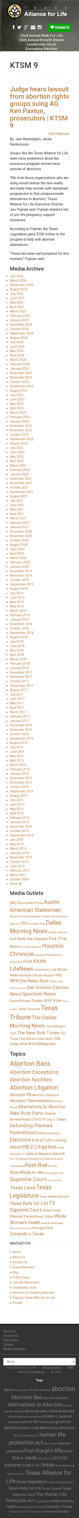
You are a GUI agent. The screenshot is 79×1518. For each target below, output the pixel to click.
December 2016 (21, 725)
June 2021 (17, 505)
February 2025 (20, 315)
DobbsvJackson (48, 1133)
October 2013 (19, 861)
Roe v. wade (24, 1458)
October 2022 (19, 434)
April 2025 (17, 307)
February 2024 (20, 364)
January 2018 (19, 668)
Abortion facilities (31, 1080)
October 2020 (19, 540)
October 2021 (19, 487)
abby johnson (21, 1390)
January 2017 (19, 721)
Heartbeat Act (29, 1435)
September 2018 (21, 632)
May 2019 (16, 602)
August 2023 (19, 390)
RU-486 (38, 1172)
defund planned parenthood (25, 1416)
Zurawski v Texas (58, 1506)
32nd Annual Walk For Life (41, 35)
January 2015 (19, 822)
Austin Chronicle (20, 916)
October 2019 (19, 580)
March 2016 (18, 765)
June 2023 (17, 399)
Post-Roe (35, 1165)
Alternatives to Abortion (41, 1106)
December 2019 (21, 571)
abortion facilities (55, 1398)
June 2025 (17, 298)
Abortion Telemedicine (30, 1100)
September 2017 (21, 685)
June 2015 (17, 804)
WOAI (23, 1044)
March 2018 (18, 659)
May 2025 (16, 302)
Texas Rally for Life (29, 1203)
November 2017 (21, 677)
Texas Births (54, 1180)
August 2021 (19, 496)
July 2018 (16, 641)
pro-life (54, 1450)
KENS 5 (58, 955)
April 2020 (17, 553)
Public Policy (21, 1277)
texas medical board (60, 1482)
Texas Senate (51, 1488)
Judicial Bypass (38, 1154)
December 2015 (21, 778)
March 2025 (18, 311)
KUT (20, 962)
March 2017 (18, 712)
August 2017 (19, 690)
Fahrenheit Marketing (56, 1511)
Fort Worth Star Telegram (29, 939)
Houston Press (43, 955)
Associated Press (30, 903)
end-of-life (30, 1422)
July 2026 (16, 276)
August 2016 (19, 743)
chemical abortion (61, 1411)
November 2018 (21, 624)
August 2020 (19, 544)
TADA (37, 1465)
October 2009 (19, 879)
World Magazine (42, 1044)
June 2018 (17, 646)
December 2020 (21, 531)
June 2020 (17, 549)
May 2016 (16, 756)
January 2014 (19, 853)
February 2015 (20, 817)
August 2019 (19, 588)
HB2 (72, 1428)
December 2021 (21, 478)
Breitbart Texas (40, 916)
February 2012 (20, 870)
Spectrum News (39, 994)
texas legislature (31, 1481)
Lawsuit (58, 1153)
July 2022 (16, 448)
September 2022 (21, 439)
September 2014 (21, 835)
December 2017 (21, 672)
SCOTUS (59, 1458)
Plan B (14, 1158)
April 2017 (17, 707)
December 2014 (21, 826)
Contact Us (20, 1262)
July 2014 (16, 839)
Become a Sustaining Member (33, 1292)
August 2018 (19, 637)
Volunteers (10, 1340)
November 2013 (21, 857)
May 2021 (16, 509)
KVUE (28, 961)
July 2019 (16, 593)
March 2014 (18, 848)
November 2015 (21, 782)
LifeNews (21, 968)
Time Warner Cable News (36, 1038)
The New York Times (38, 1032)
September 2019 (21, 584)
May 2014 (16, 844)
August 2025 (19, 289)
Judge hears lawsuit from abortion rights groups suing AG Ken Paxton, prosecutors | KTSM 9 (39, 107)
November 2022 (21, 430)
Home (17, 1252)
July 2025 (16, 293)
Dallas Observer (58, 932)
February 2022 (20, 470)
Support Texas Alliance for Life (34, 1297)
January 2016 (19, 773)
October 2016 (19, 734)
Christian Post (36, 923)
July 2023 (16, 395)
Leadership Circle (41, 44)
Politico (54, 981)
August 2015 (19, 795)
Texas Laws (23, 1187)
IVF (23, 1154)
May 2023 (16, 404)
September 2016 (21, 738)
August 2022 (19, 443)
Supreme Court (28, 1179)
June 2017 (17, 699)
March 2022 (18, 465)
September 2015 (21, 791)
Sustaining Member (41, 49)
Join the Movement (26, 1282)
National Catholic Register (37, 975)
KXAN (39, 961)
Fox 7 (54, 938)
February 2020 (20, 562)
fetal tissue (46, 1422)
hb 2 (17, 1435)
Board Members (24, 1267)
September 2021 (21, 492)
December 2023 (21, 373)
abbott (9, 1390)
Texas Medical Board (54, 1196)
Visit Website (58, 134)
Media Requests (14, 1349)
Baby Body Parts (26, 1113)
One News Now (33, 980)
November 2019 (21, 575)
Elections (20, 1140)
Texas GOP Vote (46, 1000)
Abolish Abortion (40, 1390)
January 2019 (19, 619)
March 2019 (18, 610)
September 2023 (21, 386)
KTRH (13, 962)
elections (14, 1422)
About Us (19, 1257)
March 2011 (18, 875)
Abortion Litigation (34, 1087)
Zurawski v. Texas (27, 1233)
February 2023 (20, 417)
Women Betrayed (52, 1223)
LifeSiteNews (42, 969)
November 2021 (21, 483)
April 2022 (17, 461)
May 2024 (16, 351)
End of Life (42, 1140)
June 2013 (17, 866)
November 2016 (21, 729)
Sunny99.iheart (20, 1001)
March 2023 (18, 412)
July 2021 (16, 500)
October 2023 (19, 382)
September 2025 (21, 285)
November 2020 (21, 536)
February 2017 (20, 716)
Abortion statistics (45, 1095)
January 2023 (19, 421)
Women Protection (21, 1228)
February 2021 (20, 522)
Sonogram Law (54, 1173)
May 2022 (16, 456)
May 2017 (16, 703)
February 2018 (20, 663)
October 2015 (19, 787)
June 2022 (17, 452)
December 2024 (21, 324)
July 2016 (16, 747)
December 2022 (21, 426)
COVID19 (38, 1119)
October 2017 (19, 681)
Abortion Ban (27, 1397)
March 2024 (18, 360)
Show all (16, 883)
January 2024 (19, 368)
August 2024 (19, 337)
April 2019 (17, 606)
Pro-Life (52, 1166)
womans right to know (29, 1507)
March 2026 (18, 280)
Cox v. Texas (56, 1119)
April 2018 (17, 655)
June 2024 (17, 346)
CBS (23, 923)
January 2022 (19, 474)
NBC (58, 975)
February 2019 (20, 615)
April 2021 (17, 514)
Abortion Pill (20, 1094)
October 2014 (19, 831)
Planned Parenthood (30, 1158)
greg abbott (60, 1428)
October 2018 (19, 628)
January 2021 (19, 527)
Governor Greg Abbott (33, 1428)
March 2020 (18, 558)
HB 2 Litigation (39, 1147)
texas (47, 1465)
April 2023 (17, 408)
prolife (68, 1451)
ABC (13, 902)
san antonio (44, 1458)
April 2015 (17, 813)
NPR (14, 980)
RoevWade (20, 1172)
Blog (16, 1272)
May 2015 (16, 809)
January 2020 (19, 566)
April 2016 (17, 760)
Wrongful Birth (42, 1228)
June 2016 (17, 751)
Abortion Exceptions (34, 1072)
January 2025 (19, 320)
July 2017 (16, 694)
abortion (63, 1389)
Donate (62, 27)
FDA (54, 1140)
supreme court (18, 1465)
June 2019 (17, 597)
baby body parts (35, 1411)
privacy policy (51, 1367)
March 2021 (18, 518)
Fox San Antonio (31, 946)
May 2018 (16, 650)
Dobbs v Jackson (58, 1416)
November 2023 (21, 377)
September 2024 (21, 333)
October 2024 (19, 329)
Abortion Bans (30, 1063)
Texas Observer (29, 1009)
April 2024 (17, 355)
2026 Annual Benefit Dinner (41, 40)
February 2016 (20, 769)
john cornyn (51, 1443)
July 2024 (16, 342)
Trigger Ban (42, 1501)
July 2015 (16, 800)
